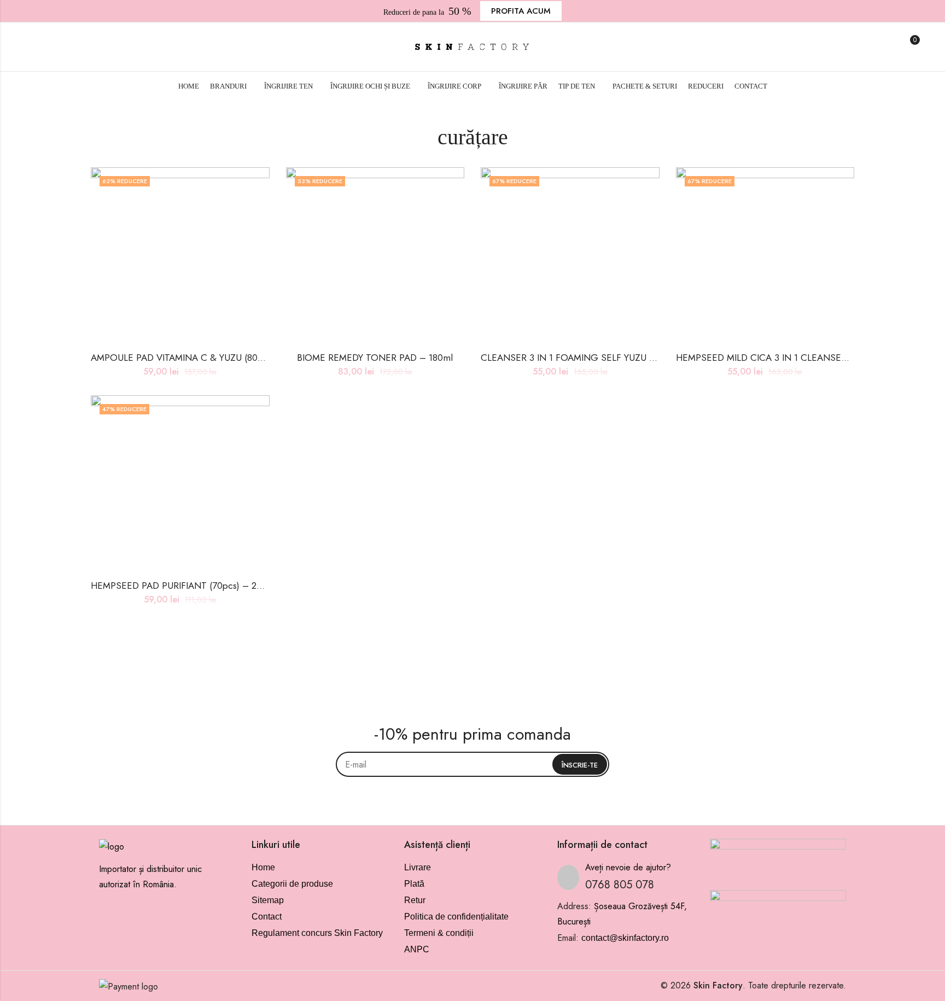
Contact (267, 916)
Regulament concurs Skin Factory (317, 933)
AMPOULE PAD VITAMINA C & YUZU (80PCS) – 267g (200, 357)
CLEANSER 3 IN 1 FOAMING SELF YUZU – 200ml (582, 357)
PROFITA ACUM (521, 11)
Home (263, 867)
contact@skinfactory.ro (625, 938)
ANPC (416, 949)
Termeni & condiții (439, 933)
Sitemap (268, 900)
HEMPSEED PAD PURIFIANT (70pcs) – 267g (181, 585)
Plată (414, 883)
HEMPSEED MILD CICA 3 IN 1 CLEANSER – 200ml (780, 357)
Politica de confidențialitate (456, 916)
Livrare (417, 867)
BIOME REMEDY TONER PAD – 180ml (375, 357)
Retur (414, 900)
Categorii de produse (292, 883)
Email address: (472, 764)
